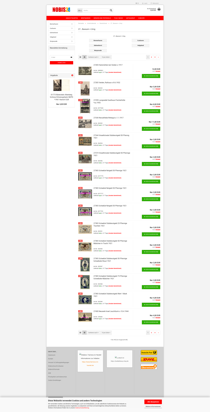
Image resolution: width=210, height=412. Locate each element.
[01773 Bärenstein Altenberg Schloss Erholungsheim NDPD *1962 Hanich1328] (61, 85)
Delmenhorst (54, 32)
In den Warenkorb (151, 76)
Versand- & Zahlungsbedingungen (58, 362)
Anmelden (62, 62)
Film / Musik (118, 18)
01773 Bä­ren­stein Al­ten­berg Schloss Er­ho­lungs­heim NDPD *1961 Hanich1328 (61, 97)
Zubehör (141, 18)
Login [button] (145, 3)
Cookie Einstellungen (54, 380)
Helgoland (53, 37)
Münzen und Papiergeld (102, 18)
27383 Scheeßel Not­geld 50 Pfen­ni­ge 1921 (110, 170)
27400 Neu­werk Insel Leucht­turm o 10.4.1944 (111, 311)
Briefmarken (85, 18)
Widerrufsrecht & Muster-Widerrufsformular (56, 367)
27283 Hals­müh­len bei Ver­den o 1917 (108, 65)
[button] (137, 3)
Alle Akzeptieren (153, 402)
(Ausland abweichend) (114, 72)
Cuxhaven (53, 28)
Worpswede (53, 41)
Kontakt (50, 359)
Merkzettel (155, 3)
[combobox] (93, 57)
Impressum (51, 355)
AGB (49, 373)
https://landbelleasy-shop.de (119, 361)
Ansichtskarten (72, 18)
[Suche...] (111, 10)
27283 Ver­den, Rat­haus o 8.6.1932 (107, 83)
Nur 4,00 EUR (61, 104)
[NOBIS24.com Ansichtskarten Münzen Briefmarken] (61, 9)
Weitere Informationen (153, 406)
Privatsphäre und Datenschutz (57, 377)
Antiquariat (130, 18)
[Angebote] (72, 75)
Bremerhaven (54, 24)
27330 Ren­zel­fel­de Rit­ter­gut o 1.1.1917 (108, 118)
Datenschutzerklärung (82, 408)
